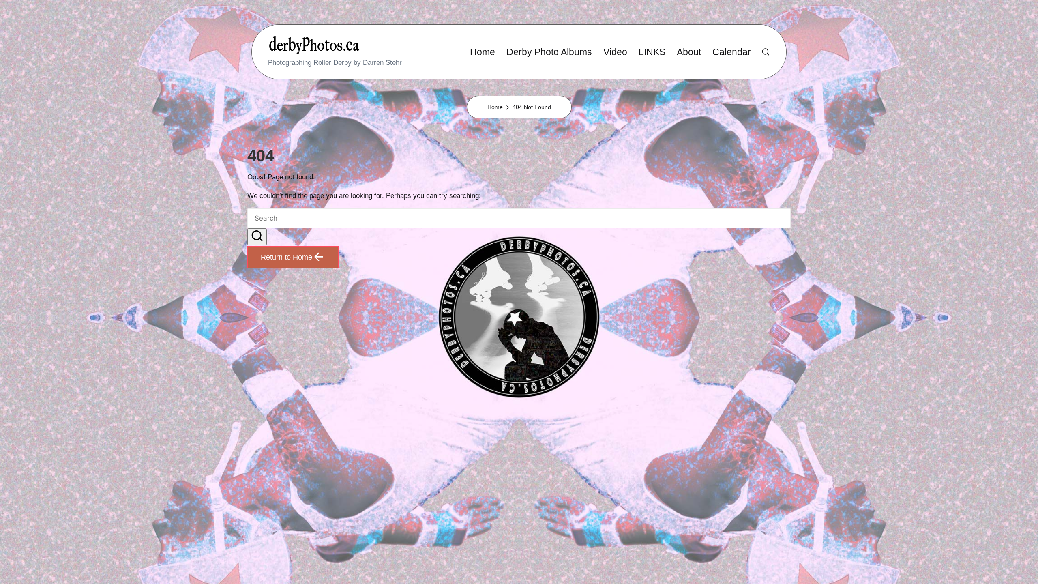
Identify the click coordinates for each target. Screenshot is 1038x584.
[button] (257, 237)
